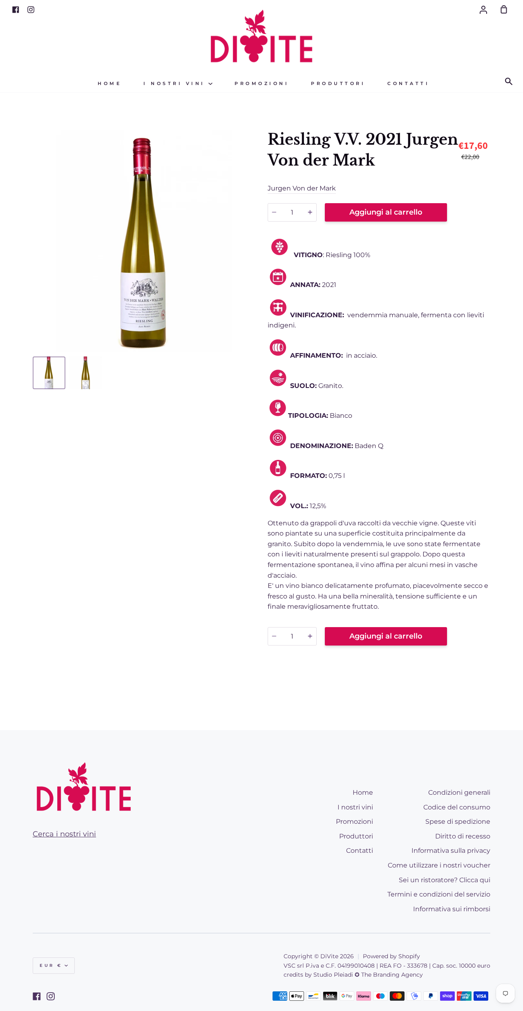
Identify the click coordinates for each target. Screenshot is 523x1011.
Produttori (338, 83)
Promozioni (262, 83)
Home (109, 83)
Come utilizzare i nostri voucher (439, 865)
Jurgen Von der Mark (302, 188)
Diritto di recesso (462, 836)
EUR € (51, 965)
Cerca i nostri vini (64, 833)
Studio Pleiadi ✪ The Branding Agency (368, 974)
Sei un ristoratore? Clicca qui (444, 880)
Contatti (408, 83)
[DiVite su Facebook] (37, 996)
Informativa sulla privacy (450, 850)
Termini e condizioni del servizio (438, 894)
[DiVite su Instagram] (51, 996)
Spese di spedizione (457, 821)
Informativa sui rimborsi (451, 909)
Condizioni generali (459, 792)
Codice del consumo (456, 807)
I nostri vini (175, 83)
